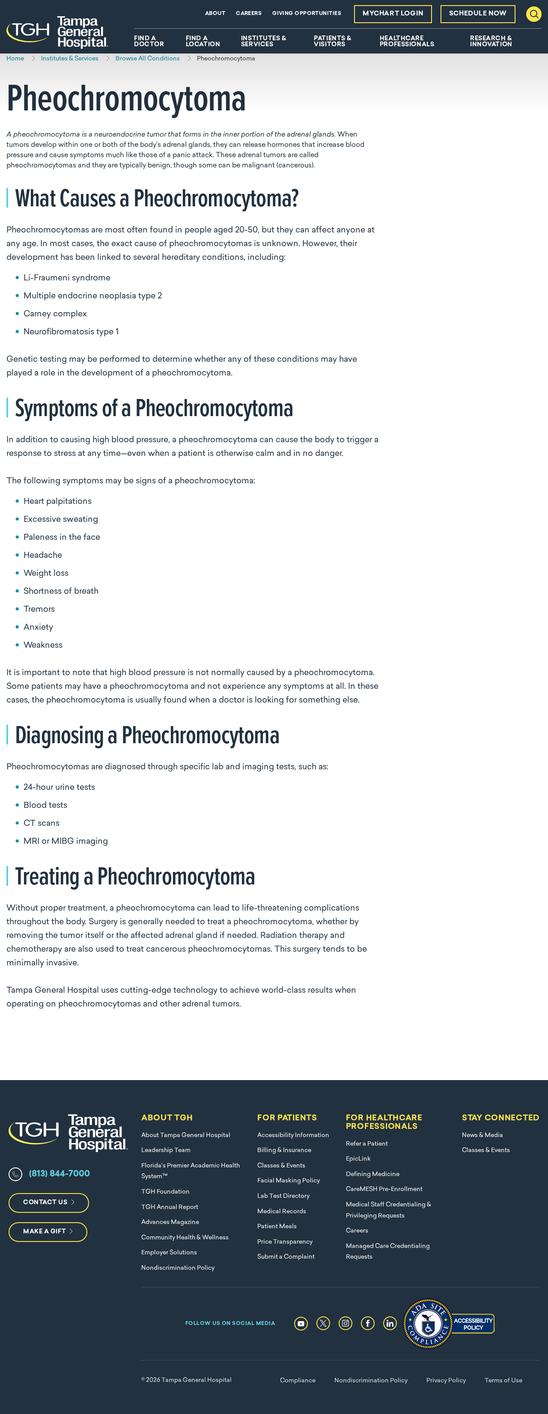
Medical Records (281, 1212)
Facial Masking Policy (288, 1181)
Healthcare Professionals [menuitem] (407, 42)
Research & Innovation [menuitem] (491, 42)
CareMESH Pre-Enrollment (384, 1189)
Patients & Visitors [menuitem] (332, 42)
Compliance (298, 1381)
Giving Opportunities (306, 13)
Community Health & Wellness (185, 1238)
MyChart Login (393, 14)
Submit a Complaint (286, 1257)
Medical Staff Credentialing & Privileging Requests (388, 1210)
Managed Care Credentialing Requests (388, 1252)
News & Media (482, 1135)
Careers (249, 13)
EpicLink (358, 1159)
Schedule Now (478, 14)
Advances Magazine (170, 1222)
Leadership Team (166, 1150)
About (215, 13)
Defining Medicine (372, 1174)
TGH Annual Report (169, 1207)
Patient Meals (277, 1226)
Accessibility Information (293, 1135)
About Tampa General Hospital (185, 1135)
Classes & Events (281, 1166)
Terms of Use (503, 1381)
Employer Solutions (169, 1253)
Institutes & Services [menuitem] (263, 42)
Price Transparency (285, 1242)
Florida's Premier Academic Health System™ (190, 1171)
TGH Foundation (165, 1192)
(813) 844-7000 (59, 1174)
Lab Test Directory (283, 1196)
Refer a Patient (367, 1144)
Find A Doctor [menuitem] (149, 42)
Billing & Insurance (284, 1150)
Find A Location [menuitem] (203, 42)
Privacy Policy (446, 1381)
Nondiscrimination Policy (177, 1268)
